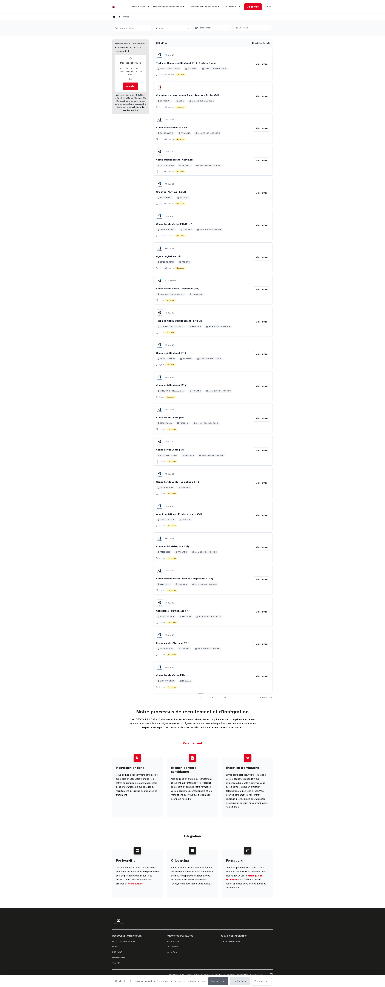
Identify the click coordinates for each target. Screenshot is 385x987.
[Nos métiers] (238, 7)
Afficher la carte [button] (262, 43)
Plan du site (242, 974)
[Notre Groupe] (148, 7)
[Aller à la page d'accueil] (119, 7)
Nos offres (172, 952)
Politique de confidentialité (200, 974)
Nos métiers (230, 6)
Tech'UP (116, 963)
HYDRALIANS (118, 957)
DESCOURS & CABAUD (123, 941)
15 (225, 697)
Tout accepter (218, 981)
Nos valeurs (172, 946)
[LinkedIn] (271, 974)
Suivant (263, 697)
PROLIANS (117, 952)
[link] (261, 64)
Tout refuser (239, 981)
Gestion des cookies (225, 974)
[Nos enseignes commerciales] (184, 7)
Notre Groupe (138, 6)
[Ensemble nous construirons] (219, 7)
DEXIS (115, 946)
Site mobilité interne (230, 941)
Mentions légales (177, 974)
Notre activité (173, 941)
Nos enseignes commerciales (167, 6)
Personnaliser (261, 981)
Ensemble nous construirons (203, 6)
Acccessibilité (255, 974)
